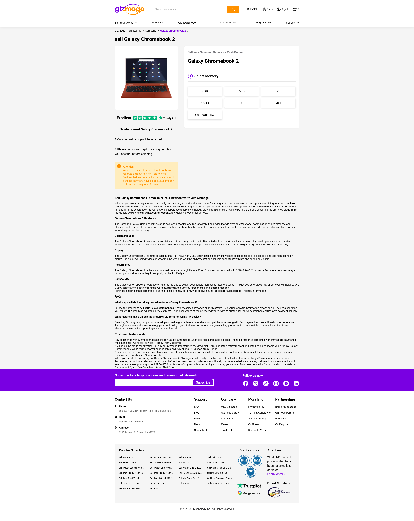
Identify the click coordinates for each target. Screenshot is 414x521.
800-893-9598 (126, 411)
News (197, 424)
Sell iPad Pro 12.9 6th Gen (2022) (162, 473)
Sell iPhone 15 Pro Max (130, 488)
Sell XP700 (184, 462)
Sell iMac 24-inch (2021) (162, 478)
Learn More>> (276, 474)
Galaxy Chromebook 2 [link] (173, 30)
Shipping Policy (257, 418)
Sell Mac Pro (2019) (217, 473)
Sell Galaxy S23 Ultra (129, 483)
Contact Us (227, 418)
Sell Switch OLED (215, 457)
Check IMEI (200, 430)
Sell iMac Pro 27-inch (129, 478)
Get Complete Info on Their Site (156, 367)
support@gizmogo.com (131, 421)
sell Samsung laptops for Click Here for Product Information (232, 290)
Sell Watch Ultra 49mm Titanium (162, 468)
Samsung (151, 30)
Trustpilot (226, 430)
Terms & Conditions (259, 412)
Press (197, 418)
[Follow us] (245, 383)
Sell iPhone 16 (157, 483)
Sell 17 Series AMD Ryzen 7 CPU (190, 473)
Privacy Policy (256, 406)
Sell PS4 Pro (185, 457)
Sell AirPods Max (215, 462)
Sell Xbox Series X (127, 462)
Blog (196, 412)
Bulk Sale (157, 22)
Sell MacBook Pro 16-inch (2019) (190, 478)
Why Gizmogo (229, 406)
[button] (268, 9)
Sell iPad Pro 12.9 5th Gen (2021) (132, 473)
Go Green (253, 424)
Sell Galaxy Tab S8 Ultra (219, 468)
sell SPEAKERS (159, 364)
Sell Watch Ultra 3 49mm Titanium (190, 468)
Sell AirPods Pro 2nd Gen (219, 483)
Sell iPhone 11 (186, 483)
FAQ (196, 406)
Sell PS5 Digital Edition (161, 462)
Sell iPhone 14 (126, 457)
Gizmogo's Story (230, 412)
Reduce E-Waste (257, 430)
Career (224, 424)
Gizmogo (120, 30)
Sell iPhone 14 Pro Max (161, 457)
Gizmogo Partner (261, 22)
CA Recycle (281, 424)
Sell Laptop (135, 30)
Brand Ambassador (226, 22)
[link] (120, 30)
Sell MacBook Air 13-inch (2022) (220, 478)
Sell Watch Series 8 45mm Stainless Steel (132, 468)
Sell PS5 (154, 488)
